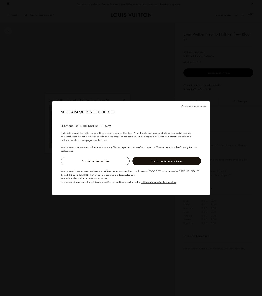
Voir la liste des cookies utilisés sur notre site (84, 178)
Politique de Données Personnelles (158, 181)
